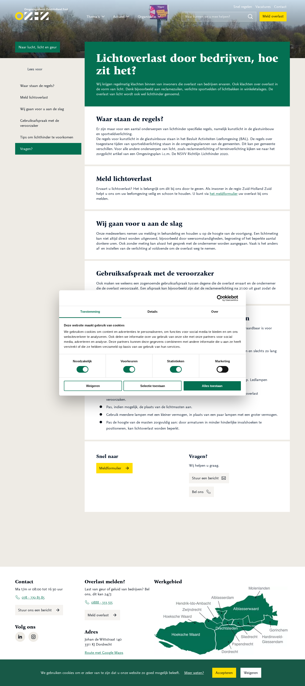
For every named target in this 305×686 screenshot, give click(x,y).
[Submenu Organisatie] (159, 16)
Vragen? (26, 149)
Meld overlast (273, 16)
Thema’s (93, 17)
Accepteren (224, 673)
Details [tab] (153, 311)
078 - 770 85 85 (33, 597)
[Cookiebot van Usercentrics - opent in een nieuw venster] (223, 298)
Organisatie (147, 17)
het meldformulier (224, 194)
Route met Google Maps (104, 653)
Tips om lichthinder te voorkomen (46, 137)
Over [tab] (214, 311)
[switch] (129, 369)
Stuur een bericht (205, 478)
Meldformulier (110, 468)
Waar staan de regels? (37, 86)
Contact (280, 7)
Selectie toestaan (152, 386)
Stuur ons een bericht (35, 610)
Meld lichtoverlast (34, 97)
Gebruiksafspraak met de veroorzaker (39, 123)
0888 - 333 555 (101, 602)
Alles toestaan (212, 386)
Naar (37, 47)
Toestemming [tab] (90, 311)
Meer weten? (194, 673)
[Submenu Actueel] (127, 16)
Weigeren (93, 386)
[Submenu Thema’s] (103, 16)
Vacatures (263, 7)
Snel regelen (242, 7)
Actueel (118, 17)
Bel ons (198, 492)
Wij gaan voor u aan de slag (42, 109)
